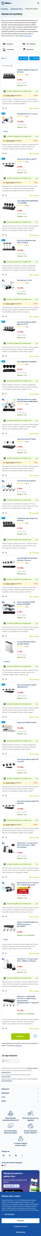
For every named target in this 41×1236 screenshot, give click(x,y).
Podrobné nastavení (20, 1226)
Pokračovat (27, 36)
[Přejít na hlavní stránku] (6, 3)
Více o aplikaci (10, 1186)
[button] (20, 1089)
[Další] (35, 1036)
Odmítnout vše (20, 1232)
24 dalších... (20, 1036)
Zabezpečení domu (17, 9)
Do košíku (35, 108)
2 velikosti (6, 661)
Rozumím (20, 1221)
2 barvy (5, 131)
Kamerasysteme (6, 1072)
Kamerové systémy (31, 9)
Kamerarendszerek (6, 1081)
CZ (5, 1165)
